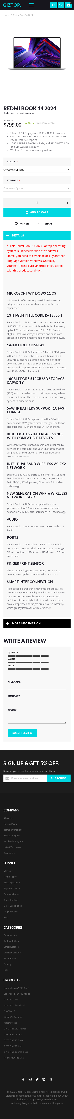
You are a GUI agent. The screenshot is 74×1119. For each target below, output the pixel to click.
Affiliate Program (12, 836)
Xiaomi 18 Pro (10, 1023)
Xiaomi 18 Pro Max (13, 1017)
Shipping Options (12, 882)
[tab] (37, 235)
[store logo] (13, 5)
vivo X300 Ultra (11, 1000)
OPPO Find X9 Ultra (13, 1046)
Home (6, 15)
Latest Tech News (12, 847)
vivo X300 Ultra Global (14, 1005)
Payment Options (12, 888)
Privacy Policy (10, 824)
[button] (35, 92)
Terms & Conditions (13, 830)
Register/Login (11, 912)
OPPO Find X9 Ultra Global (16, 1052)
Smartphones (10, 935)
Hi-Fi (6, 970)
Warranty (8, 871)
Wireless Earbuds (12, 953)
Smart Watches (11, 947)
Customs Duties (11, 894)
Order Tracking (11, 900)
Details (18, 235)
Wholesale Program (13, 841)
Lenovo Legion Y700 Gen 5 (16, 988)
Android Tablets (11, 941)
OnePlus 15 (9, 1011)
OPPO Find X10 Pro (13, 1034)
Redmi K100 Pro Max (14, 1058)
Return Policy (10, 877)
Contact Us (9, 853)
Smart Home (10, 958)
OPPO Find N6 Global (13, 1040)
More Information (26, 623)
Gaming (7, 964)
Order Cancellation (13, 906)
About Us (8, 818)
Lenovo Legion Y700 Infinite (17, 994)
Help (6, 917)
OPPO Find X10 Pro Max (15, 1029)
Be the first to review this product (19, 113)
